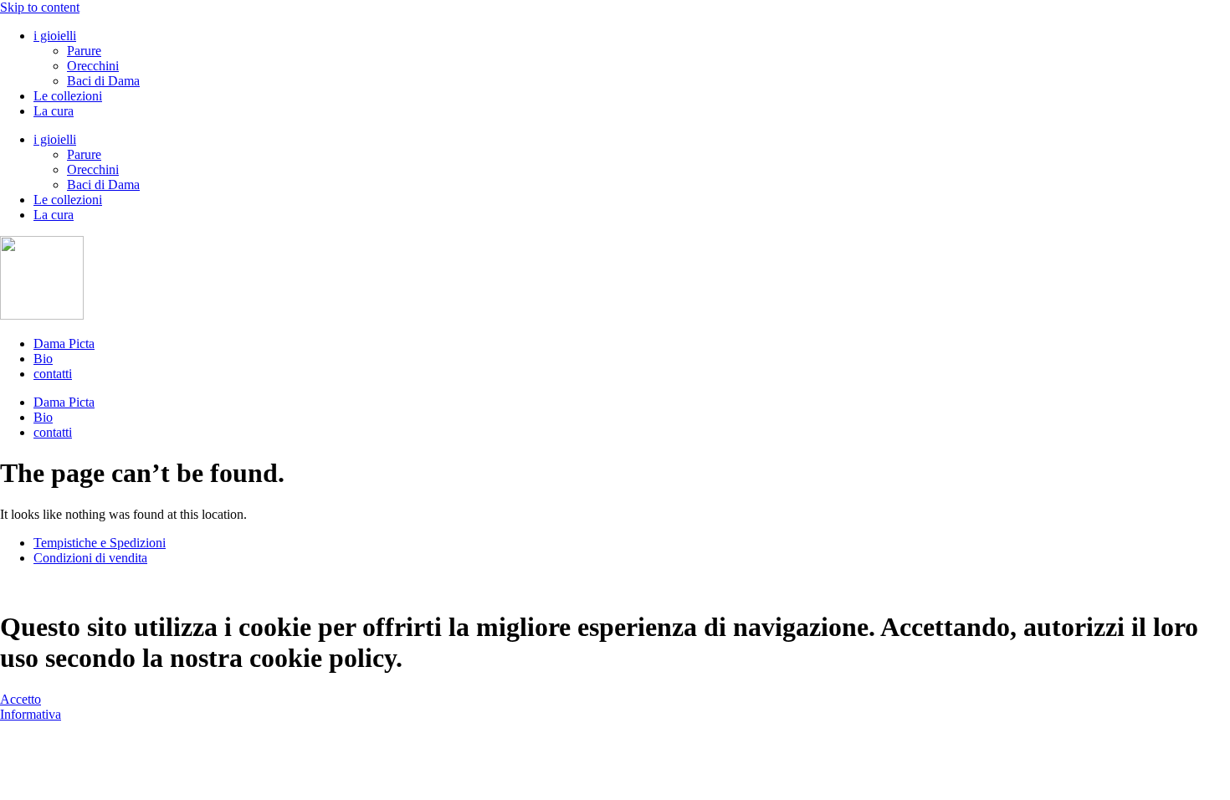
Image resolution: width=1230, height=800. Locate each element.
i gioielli (54, 35)
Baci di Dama (103, 81)
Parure (84, 51)
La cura (53, 111)
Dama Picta (64, 343)
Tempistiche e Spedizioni (99, 543)
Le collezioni (67, 96)
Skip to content (39, 7)
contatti (52, 374)
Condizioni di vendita (90, 558)
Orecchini (93, 66)
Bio (43, 358)
